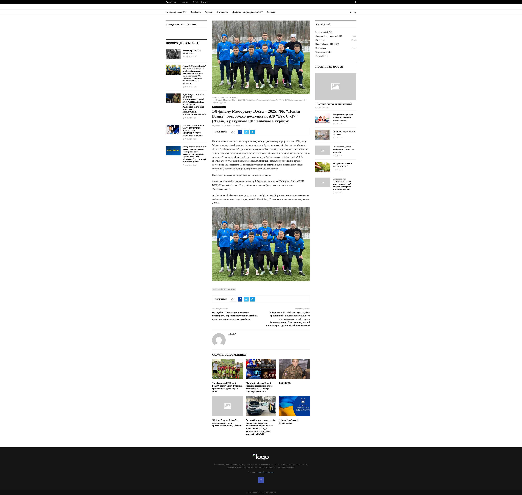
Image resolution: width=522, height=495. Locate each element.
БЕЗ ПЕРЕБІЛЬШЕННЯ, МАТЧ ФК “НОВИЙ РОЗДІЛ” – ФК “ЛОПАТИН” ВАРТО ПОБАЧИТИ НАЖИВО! (193, 131)
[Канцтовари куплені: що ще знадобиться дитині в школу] (322, 118)
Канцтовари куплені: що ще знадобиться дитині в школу (343, 117)
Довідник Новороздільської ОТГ (247, 12)
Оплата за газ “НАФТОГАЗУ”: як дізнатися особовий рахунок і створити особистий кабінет (342, 184)
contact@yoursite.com (265, 472)
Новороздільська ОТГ (176, 12)
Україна (208, 12)
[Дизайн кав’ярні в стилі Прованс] (322, 135)
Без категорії (320, 32)
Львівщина (319, 40)
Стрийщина (196, 12)
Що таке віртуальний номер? (333, 103)
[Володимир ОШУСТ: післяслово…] (173, 54)
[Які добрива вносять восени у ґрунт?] (322, 167)
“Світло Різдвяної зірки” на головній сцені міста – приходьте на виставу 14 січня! (227, 423)
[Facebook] (351, 12)
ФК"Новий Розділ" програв (224, 289)
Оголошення (222, 12)
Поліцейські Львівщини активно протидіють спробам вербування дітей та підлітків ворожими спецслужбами (235, 315)
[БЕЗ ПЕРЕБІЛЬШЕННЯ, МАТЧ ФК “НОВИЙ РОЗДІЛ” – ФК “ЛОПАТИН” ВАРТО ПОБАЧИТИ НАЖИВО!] (173, 129)
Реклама (271, 12)
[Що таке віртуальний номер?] (335, 86)
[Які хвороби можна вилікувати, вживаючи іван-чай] (322, 150)
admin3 (217, 125)
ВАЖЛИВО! (285, 383)
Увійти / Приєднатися (201, 2)
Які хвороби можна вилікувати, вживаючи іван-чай (343, 149)
